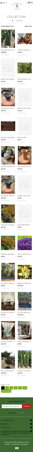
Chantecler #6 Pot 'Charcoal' (8, 196)
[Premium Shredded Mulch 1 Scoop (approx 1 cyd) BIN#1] (8, 126)
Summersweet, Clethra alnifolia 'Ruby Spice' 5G (25, 79)
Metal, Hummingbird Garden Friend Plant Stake (8, 79)
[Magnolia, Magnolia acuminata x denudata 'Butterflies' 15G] (25, 272)
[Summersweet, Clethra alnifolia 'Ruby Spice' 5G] (25, 68)
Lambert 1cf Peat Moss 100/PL (8, 312)
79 (25, 388)
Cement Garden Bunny (8, 166)
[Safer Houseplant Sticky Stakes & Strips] (25, 330)
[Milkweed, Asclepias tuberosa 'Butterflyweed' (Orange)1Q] (8, 243)
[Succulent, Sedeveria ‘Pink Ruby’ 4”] (8, 272)
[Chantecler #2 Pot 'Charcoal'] (8, 97)
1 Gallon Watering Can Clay (25, 50)
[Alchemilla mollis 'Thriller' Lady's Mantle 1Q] (25, 213)
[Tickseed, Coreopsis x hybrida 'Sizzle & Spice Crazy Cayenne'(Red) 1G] (8, 213)
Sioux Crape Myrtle (7, 371)
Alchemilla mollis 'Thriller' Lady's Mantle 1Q (25, 225)
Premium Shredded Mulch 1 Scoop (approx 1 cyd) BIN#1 (8, 137)
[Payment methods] (16, 448)
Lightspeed (24, 444)
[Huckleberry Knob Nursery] (17, 6)
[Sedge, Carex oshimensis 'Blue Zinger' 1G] (25, 184)
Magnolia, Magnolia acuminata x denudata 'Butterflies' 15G (25, 283)
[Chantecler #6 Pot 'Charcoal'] (8, 184)
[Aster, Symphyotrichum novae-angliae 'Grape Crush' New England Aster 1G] (25, 243)
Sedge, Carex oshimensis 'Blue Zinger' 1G (25, 196)
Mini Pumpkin (22, 137)
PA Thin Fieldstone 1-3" (25, 312)
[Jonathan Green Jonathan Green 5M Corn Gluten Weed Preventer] (8, 330)
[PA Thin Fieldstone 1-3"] (25, 301)
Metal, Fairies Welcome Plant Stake (25, 108)
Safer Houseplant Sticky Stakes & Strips (25, 341)
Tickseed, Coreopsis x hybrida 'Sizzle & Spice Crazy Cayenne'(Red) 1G (8, 225)
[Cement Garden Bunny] (8, 155)
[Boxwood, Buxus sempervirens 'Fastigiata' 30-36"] (8, 39)
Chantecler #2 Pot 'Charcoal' (8, 108)
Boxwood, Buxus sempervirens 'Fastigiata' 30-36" (8, 50)
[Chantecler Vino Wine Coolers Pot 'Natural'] (25, 155)
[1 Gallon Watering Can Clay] (25, 39)
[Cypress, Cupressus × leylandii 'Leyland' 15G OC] (25, 359)
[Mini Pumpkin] (25, 126)
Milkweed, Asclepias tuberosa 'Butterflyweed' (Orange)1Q (8, 254)
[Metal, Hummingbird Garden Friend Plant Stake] (8, 68)
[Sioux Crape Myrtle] (8, 359)
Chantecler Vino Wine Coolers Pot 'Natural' (25, 166)
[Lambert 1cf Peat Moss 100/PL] (8, 301)
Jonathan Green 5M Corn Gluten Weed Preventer (8, 341)
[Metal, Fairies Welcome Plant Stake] (25, 97)
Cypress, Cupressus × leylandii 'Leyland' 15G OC (25, 371)
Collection (19, 21)
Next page (6, 391)
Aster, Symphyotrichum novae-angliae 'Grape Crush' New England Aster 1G (25, 254)
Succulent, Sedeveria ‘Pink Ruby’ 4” (8, 283)
